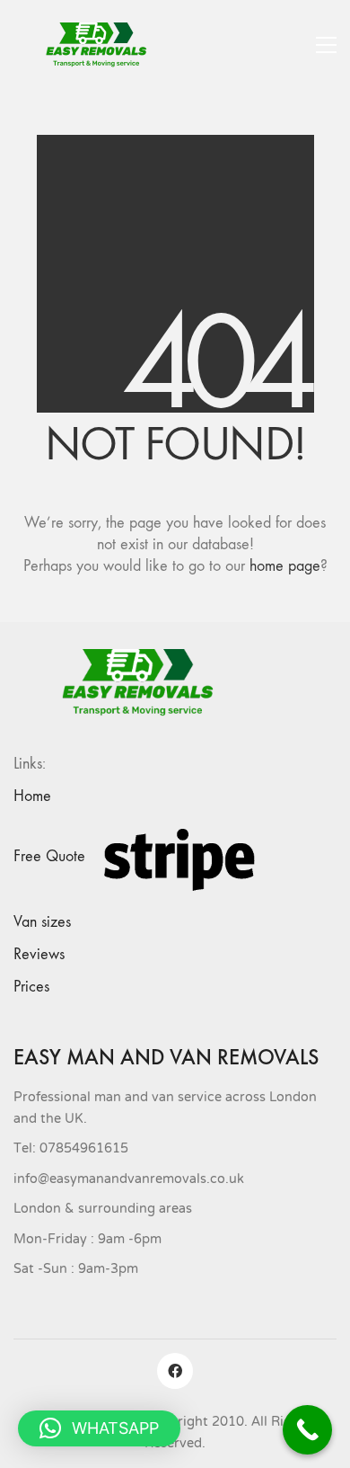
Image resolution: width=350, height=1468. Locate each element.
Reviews (39, 954)
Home (32, 796)
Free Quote (49, 856)
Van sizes (42, 921)
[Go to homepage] (103, 44)
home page (284, 565)
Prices (31, 986)
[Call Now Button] (307, 1430)
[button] (326, 45)
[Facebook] (175, 1371)
